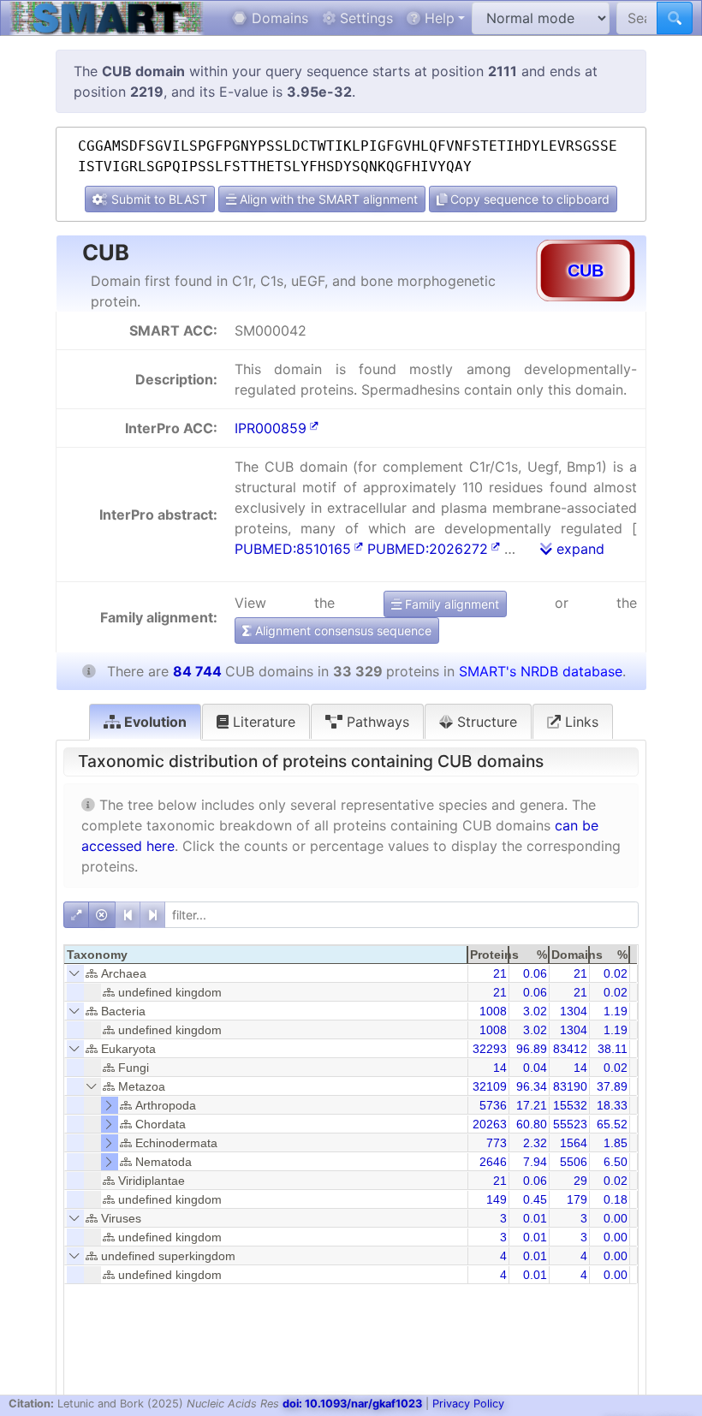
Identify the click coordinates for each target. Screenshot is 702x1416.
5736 (493, 1105)
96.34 (531, 1086)
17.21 (531, 1105)
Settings (364, 18)
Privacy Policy (468, 1403)
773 (496, 1143)
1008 (493, 1011)
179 (577, 1199)
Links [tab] (579, 721)
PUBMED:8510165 (293, 548)
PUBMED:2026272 (427, 548)
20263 (490, 1124)
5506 (573, 1162)
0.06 (535, 973)
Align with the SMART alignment (327, 199)
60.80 (531, 1124)
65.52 (612, 1124)
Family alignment (450, 604)
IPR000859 (270, 428)
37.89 (612, 1086)
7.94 (535, 1162)
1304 (573, 1011)
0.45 (535, 1199)
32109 (490, 1086)
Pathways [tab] (375, 721)
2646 (493, 1162)
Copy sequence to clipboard (528, 199)
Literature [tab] (262, 721)
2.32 (535, 1143)
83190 (570, 1086)
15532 (570, 1105)
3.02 (535, 1011)
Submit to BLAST (157, 199)
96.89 (531, 1049)
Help (437, 18)
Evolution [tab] (154, 721)
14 (500, 1067)
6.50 (616, 1162)
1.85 (616, 1143)
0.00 (616, 1218)
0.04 (535, 1067)
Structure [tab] (485, 721)
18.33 (612, 1105)
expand (578, 548)
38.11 (613, 1049)
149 (496, 1199)
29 (580, 1180)
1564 (573, 1143)
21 (500, 973)
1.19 (616, 1011)
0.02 (616, 973)
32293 (490, 1049)
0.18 (616, 1199)
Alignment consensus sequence (341, 630)
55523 (570, 1124)
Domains (277, 18)
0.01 (535, 1218)
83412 (570, 1049)
